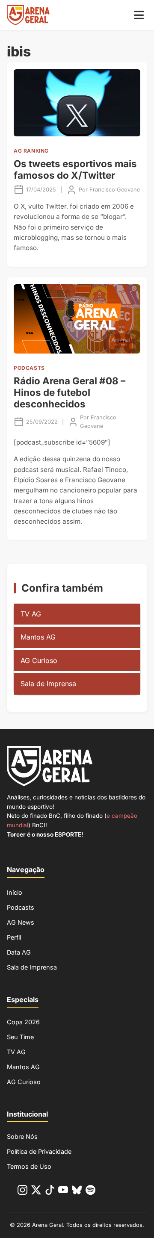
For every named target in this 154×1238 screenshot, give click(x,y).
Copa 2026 (23, 1022)
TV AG (31, 614)
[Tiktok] (50, 1191)
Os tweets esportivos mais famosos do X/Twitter (75, 169)
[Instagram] (22, 1191)
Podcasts (20, 907)
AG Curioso (39, 660)
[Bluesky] (77, 1191)
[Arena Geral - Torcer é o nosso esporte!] (28, 15)
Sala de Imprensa (48, 683)
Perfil (14, 937)
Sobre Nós (22, 1136)
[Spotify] (90, 1191)
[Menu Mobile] (138, 15)
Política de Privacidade (39, 1151)
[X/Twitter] (36, 1191)
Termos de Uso (29, 1166)
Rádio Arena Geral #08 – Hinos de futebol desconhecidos (69, 392)
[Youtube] (63, 1191)
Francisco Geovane (114, 189)
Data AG (19, 952)
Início (14, 892)
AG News (20, 922)
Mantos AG (38, 637)
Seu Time (20, 1037)
